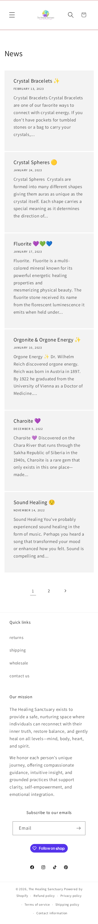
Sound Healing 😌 (34, 502)
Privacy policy (71, 896)
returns (16, 637)
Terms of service (37, 904)
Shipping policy (67, 904)
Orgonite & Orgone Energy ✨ (47, 339)
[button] (12, 14)
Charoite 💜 (27, 420)
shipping (18, 650)
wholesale (19, 663)
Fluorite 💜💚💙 (32, 243)
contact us (19, 675)
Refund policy (44, 896)
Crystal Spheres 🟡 (35, 162)
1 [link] (33, 591)
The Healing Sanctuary (46, 889)
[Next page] (65, 590)
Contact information (52, 913)
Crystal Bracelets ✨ (36, 80)
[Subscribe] (78, 828)
